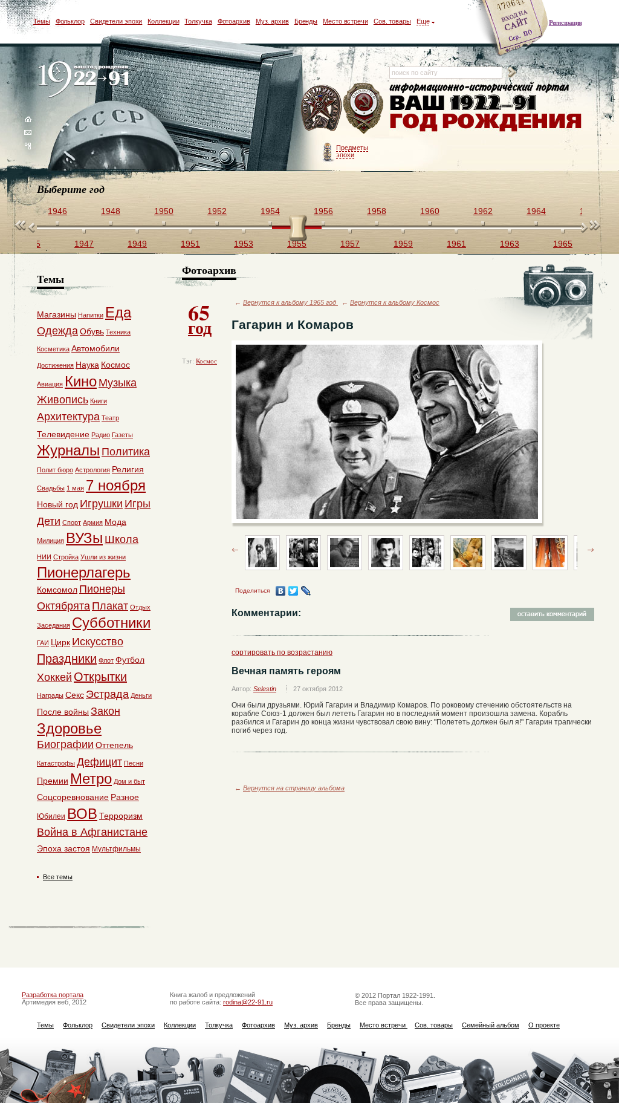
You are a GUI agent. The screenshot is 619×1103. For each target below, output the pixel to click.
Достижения (55, 365)
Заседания (53, 625)
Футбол (129, 660)
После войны (63, 712)
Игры (138, 504)
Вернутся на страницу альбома (294, 788)
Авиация (50, 384)
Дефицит (99, 762)
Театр (110, 417)
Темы (41, 21)
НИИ (44, 557)
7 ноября (116, 485)
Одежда (57, 331)
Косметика (53, 349)
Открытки (100, 676)
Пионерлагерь (84, 572)
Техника (118, 332)
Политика (126, 452)
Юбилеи (51, 816)
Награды (50, 695)
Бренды (305, 21)
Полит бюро (55, 469)
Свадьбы (51, 488)
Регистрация (565, 22)
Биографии (65, 744)
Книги (98, 401)
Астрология (92, 469)
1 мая (75, 488)
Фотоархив (234, 21)
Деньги (141, 695)
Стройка (66, 557)
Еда (118, 312)
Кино (81, 381)
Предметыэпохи (352, 151)
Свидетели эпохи (116, 21)
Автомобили (95, 348)
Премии (52, 781)
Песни (133, 763)
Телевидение (63, 434)
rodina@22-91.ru (248, 1002)
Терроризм (121, 816)
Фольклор (70, 21)
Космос (206, 361)
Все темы (58, 876)
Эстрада (107, 694)
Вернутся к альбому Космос (394, 302)
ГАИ (43, 642)
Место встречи (345, 21)
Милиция (50, 540)
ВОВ (82, 813)
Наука (87, 364)
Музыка (118, 383)
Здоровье (69, 728)
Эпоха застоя (63, 848)
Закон (105, 711)
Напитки (90, 315)
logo (86, 80)
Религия (128, 469)
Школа (121, 539)
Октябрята (63, 606)
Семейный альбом (490, 1025)
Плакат (110, 606)
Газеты (122, 434)
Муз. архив (272, 21)
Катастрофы (56, 763)
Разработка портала (52, 994)
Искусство (97, 642)
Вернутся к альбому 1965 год (290, 302)
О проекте (544, 1025)
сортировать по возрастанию (282, 652)
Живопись (62, 400)
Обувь (92, 331)
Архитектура (68, 417)
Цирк (60, 642)
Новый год (57, 504)
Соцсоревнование (73, 797)
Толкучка (198, 21)
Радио (100, 434)
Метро (91, 778)
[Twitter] (293, 591)
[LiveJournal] (306, 591)
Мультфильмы (116, 849)
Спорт (71, 522)
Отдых (140, 607)
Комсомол (57, 589)
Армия (93, 522)
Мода (115, 522)
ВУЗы (84, 538)
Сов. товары (392, 21)
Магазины (56, 314)
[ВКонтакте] (280, 591)
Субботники (111, 622)
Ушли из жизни (103, 557)
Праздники (67, 658)
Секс (74, 695)
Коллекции (163, 21)
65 (200, 318)
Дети (48, 521)
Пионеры (102, 589)
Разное (125, 797)
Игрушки (101, 504)
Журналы (68, 450)
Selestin (264, 688)
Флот (106, 660)
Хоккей (54, 677)
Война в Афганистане (92, 832)
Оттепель (114, 745)
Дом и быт (129, 781)
